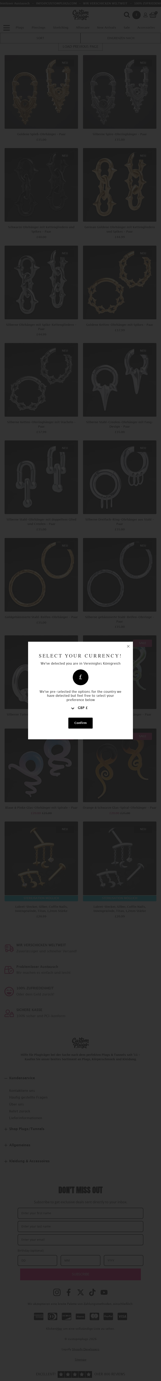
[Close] (128, 646)
